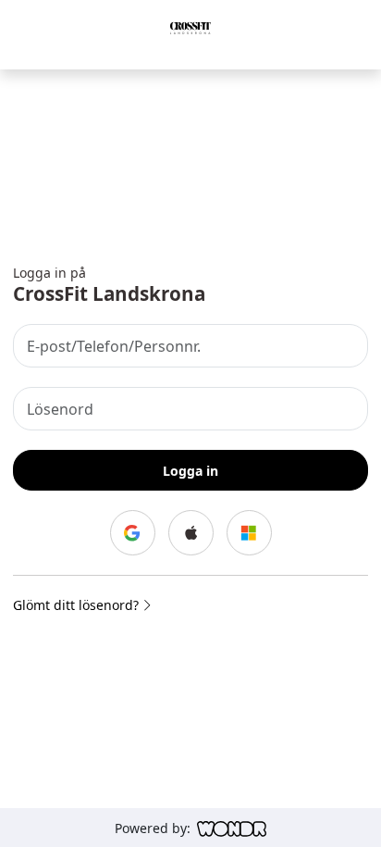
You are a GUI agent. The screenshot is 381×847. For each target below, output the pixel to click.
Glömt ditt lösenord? (77, 605)
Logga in (190, 471)
